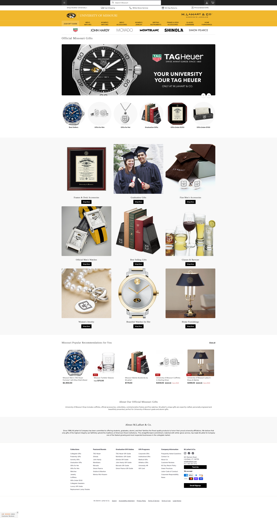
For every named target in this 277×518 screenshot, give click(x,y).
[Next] (209, 95)
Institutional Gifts (144, 456)
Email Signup (195, 485)
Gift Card (141, 468)
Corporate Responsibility (170, 474)
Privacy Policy (141, 501)
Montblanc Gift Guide (123, 456)
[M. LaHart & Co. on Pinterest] (193, 453)
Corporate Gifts (143, 453)
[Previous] (203, 95)
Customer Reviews (167, 462)
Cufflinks (73, 477)
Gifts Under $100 (76, 480)
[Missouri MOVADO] (124, 31)
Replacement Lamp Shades (80, 489)
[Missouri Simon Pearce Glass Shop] (198, 30)
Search (114, 501)
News (163, 477)
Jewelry (73, 474)
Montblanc (97, 462)
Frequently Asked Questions (171, 453)
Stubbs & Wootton (99, 471)
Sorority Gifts (75, 459)
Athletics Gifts (143, 462)
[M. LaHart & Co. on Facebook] (189, 453)
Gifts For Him (74, 468)
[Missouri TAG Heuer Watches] (138, 95)
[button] (87, 23)
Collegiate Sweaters (77, 483)
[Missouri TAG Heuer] (75, 30)
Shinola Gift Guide (122, 459)
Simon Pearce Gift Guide (124, 468)
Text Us (195, 467)
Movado (96, 465)
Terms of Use (166, 501)
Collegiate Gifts (75, 453)
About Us (164, 459)
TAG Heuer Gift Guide (123, 453)
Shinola (95, 456)
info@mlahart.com (190, 461)
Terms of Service (153, 501)
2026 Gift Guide (70, 24)
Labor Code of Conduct (169, 471)
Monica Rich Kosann (100, 474)
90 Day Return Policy (168, 465)
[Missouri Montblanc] (149, 30)
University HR (143, 465)
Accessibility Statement (127, 501)
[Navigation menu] (64, 2)
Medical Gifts (143, 459)
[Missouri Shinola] (173, 30)
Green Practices (166, 468)
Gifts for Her (74, 465)
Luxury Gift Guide (76, 486)
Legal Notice (177, 501)
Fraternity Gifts (75, 456)
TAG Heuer (97, 453)
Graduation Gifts (76, 462)
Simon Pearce (98, 468)
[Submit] (112, 2)
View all (212, 343)
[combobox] (135, 2)
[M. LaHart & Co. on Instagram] (185, 453)
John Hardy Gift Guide (123, 462)
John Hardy (97, 459)
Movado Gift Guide (122, 465)
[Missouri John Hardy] (100, 31)
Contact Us (165, 456)
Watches (73, 471)
